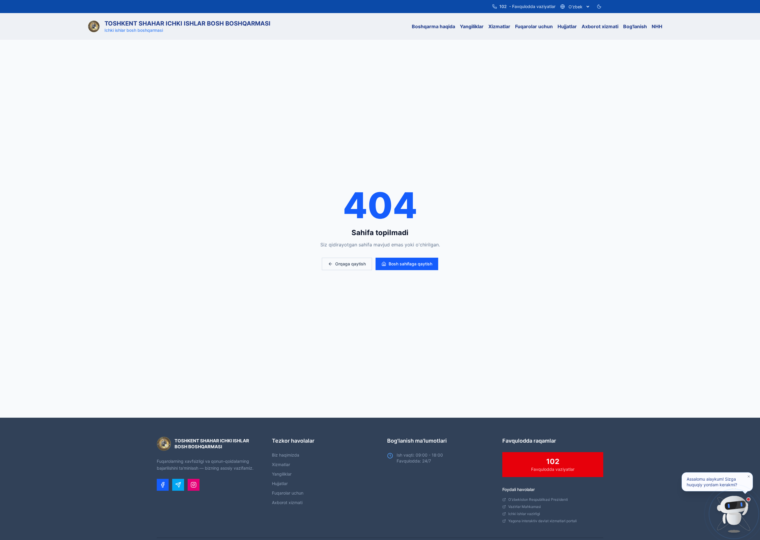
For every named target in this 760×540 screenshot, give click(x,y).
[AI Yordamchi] (734, 514)
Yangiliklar (282, 473)
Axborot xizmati (287, 502)
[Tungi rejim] (599, 6)
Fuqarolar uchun (287, 492)
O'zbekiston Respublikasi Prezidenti (538, 499)
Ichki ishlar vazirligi (524, 514)
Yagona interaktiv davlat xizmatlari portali (542, 521)
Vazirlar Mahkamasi (524, 506)
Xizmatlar (281, 464)
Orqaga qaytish (350, 263)
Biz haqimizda (285, 454)
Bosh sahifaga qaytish (410, 263)
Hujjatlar (280, 483)
